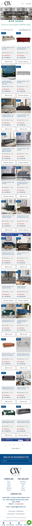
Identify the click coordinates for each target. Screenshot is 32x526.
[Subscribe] (29, 461)
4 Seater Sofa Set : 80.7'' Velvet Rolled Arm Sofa (8, 321)
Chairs (9, 490)
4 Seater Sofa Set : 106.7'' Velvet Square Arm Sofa (7, 82)
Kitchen (23, 484)
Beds (8, 481)
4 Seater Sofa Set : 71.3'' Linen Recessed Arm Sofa (23, 183)
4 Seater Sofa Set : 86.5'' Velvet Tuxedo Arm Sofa (23, 422)
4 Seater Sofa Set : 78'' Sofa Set (23, 253)
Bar (23, 486)
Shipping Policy (11, 513)
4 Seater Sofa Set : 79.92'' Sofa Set (22, 287)
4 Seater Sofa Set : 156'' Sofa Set (23, 149)
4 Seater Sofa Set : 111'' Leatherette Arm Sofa (8, 115)
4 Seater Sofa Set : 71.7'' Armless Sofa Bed (8, 216)
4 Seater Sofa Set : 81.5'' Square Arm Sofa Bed (8, 354)
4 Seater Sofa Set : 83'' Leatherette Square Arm (8, 388)
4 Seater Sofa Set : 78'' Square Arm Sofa (8, 287)
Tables (9, 486)
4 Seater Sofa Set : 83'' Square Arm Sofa (23, 388)
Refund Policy (20, 511)
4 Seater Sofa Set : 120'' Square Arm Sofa (23, 115)
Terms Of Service (20, 513)
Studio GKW (13, 517)
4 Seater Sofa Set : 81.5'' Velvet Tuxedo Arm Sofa (23, 354)
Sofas (9, 484)
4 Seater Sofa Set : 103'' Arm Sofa (8, 48)
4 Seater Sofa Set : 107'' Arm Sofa (23, 82)
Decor (23, 488)
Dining (23, 490)
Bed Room (23, 481)
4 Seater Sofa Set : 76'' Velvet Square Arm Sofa (8, 253)
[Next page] (27, 444)
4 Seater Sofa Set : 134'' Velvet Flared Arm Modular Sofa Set (8, 150)
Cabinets (8, 488)
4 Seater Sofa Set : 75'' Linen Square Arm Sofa (23, 216)
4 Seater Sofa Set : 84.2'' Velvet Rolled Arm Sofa (8, 422)
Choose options (23, 61)
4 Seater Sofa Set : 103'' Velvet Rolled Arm (23, 48)
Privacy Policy (12, 511)
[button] (2, 4)
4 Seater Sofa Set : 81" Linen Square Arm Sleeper (23, 321)
